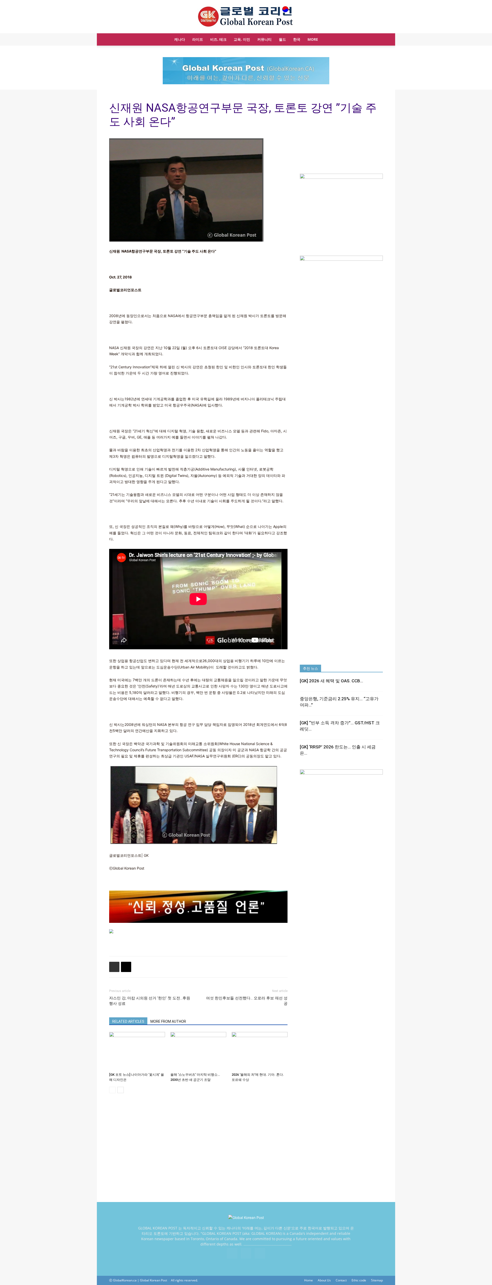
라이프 (197, 39)
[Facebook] (232, 1253)
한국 (296, 39)
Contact (341, 1280)
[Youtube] (260, 1253)
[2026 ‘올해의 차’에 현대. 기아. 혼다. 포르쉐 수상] (260, 1051)
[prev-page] (112, 1090)
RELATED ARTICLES (128, 1021)
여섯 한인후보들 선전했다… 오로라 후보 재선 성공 (247, 1001)
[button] (377, 39)
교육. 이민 (242, 39)
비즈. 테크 (218, 39)
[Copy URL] (126, 967)
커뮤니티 (264, 39)
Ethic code (359, 1280)
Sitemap (377, 1280)
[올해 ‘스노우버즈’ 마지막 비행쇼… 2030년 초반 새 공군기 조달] (198, 1051)
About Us (324, 1280)
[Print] (114, 967)
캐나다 (179, 39)
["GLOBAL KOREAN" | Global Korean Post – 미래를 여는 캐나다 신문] (246, 17)
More (313, 39)
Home (308, 1280)
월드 (282, 39)
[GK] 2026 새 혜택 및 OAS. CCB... (331, 680)
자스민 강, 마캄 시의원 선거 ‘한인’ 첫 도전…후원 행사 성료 (149, 1001)
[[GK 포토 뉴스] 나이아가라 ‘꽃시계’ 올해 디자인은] (137, 1051)
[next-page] (120, 1090)
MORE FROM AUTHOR (168, 1021)
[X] (246, 1253)
